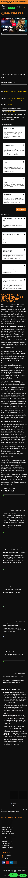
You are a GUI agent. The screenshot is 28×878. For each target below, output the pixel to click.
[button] (24, 8)
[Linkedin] (11, 862)
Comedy (12, 111)
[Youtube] (7, 862)
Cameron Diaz (13, 91)
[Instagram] (15, 862)
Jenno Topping (18, 100)
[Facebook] (3, 862)
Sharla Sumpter (10, 100)
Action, (8, 111)
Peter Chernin (17, 98)
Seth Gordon (8, 87)
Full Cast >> (3, 94)
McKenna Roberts (22, 91)
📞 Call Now (13, 875)
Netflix (10, 104)
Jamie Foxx (7, 91)
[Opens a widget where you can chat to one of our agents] (23, 875)
